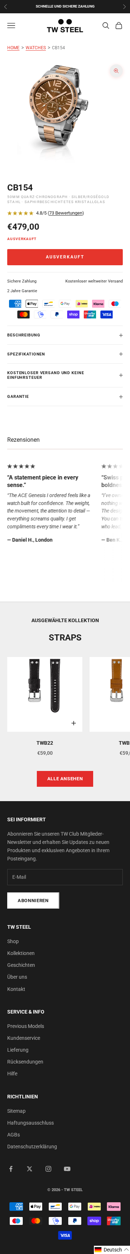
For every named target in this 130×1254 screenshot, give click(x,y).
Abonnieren (33, 900)
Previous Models (25, 1026)
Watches (36, 47)
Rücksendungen (25, 1062)
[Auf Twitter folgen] (29, 1168)
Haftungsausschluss (30, 1123)
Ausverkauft (65, 256)
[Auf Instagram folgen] (48, 1168)
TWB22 (44, 743)
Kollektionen (21, 953)
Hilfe (12, 1073)
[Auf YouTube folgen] (67, 1168)
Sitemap (16, 1111)
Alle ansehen (65, 778)
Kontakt (16, 989)
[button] (112, 1250)
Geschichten (21, 965)
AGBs (13, 1135)
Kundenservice (23, 1038)
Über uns (17, 977)
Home (13, 47)
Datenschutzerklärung (32, 1146)
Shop (13, 941)
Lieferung (18, 1050)
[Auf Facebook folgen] (10, 1168)
